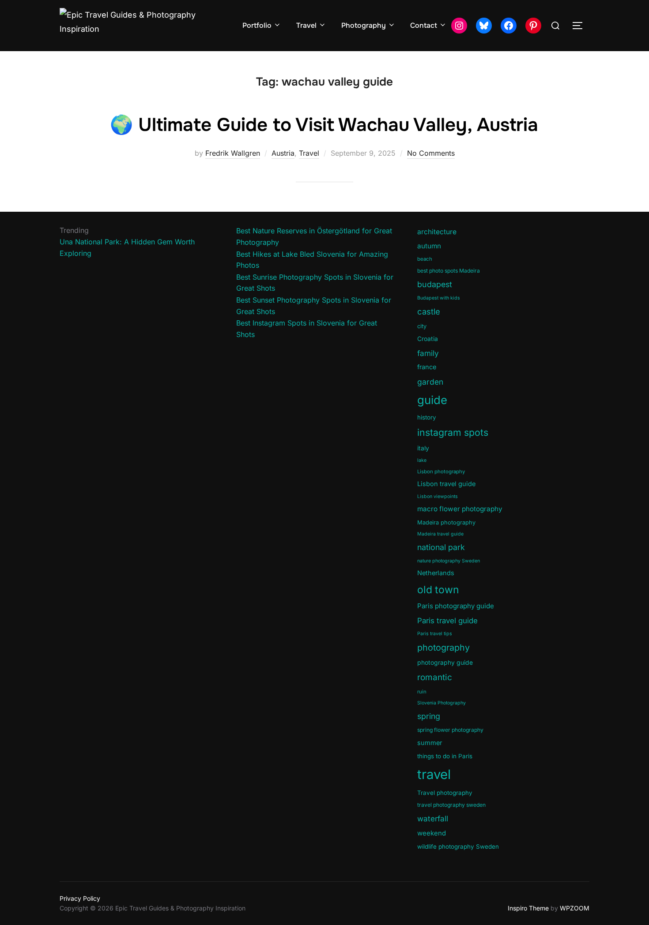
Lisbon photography (441, 471)
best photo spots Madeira (448, 270)
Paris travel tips (434, 634)
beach (424, 259)
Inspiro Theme (528, 908)
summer (429, 743)
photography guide (445, 662)
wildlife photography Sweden (458, 846)
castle (428, 311)
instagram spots (452, 432)
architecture (437, 232)
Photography (363, 25)
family (428, 353)
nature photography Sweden (448, 561)
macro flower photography (459, 509)
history (426, 417)
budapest (434, 284)
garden (430, 381)
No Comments (431, 153)
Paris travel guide (447, 620)
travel (434, 774)
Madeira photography (446, 522)
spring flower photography (450, 730)
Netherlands (435, 573)
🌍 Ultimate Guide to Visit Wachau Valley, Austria (324, 125)
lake (421, 460)
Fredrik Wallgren (232, 153)
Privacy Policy (80, 898)
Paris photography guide (455, 606)
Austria (283, 153)
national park (441, 547)
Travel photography (444, 792)
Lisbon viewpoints (437, 496)
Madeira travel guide (440, 534)
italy (423, 448)
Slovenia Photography (441, 703)
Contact (423, 25)
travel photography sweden (451, 804)
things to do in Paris (444, 756)
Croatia (427, 338)
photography (443, 647)
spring (428, 716)
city (421, 326)
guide (432, 400)
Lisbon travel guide (446, 484)
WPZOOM (574, 908)
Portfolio (257, 25)
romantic (434, 677)
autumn (429, 246)
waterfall (432, 818)
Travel (306, 25)
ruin (421, 692)
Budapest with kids (438, 298)
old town (438, 590)
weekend (431, 833)
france (426, 367)
